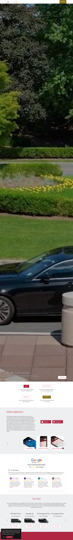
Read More (16, 526)
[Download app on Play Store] (57, 421)
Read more (11, 487)
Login (26, 386)
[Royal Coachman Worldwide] (16, 1)
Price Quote (26, 397)
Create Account (46, 386)
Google (18, 479)
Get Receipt (46, 397)
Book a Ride (62, 377)
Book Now (63, 1)
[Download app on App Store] (46, 421)
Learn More (12, 534)
